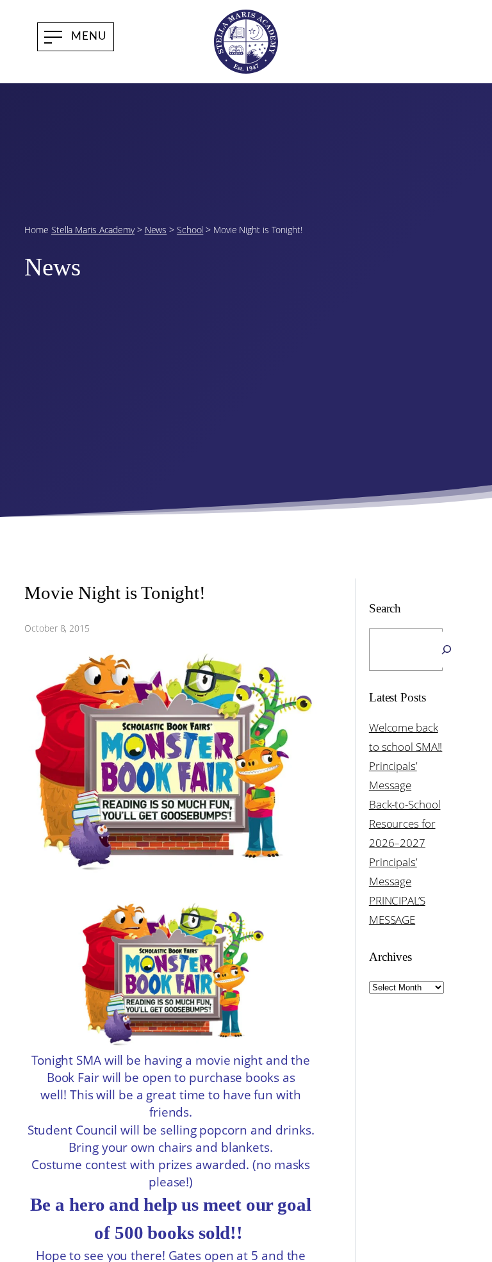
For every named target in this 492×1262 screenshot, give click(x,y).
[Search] (446, 650)
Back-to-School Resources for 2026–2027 (405, 823)
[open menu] (75, 36)
